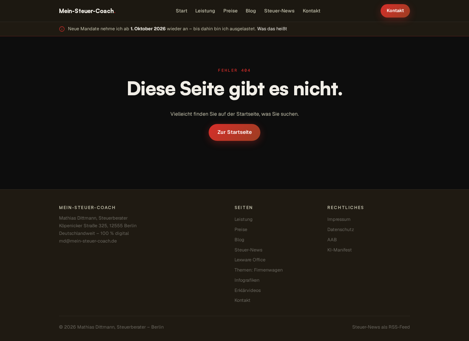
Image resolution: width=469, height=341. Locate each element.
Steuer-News (279, 11)
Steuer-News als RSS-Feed (381, 327)
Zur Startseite (235, 132)
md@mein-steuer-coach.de (88, 241)
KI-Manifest (339, 250)
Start (181, 11)
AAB (332, 240)
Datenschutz (340, 229)
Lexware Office (249, 260)
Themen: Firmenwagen (258, 270)
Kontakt (311, 11)
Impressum (339, 219)
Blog (251, 11)
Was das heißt (272, 29)
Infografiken (246, 280)
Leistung (205, 11)
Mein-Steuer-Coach (87, 10)
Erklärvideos (247, 290)
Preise (230, 11)
